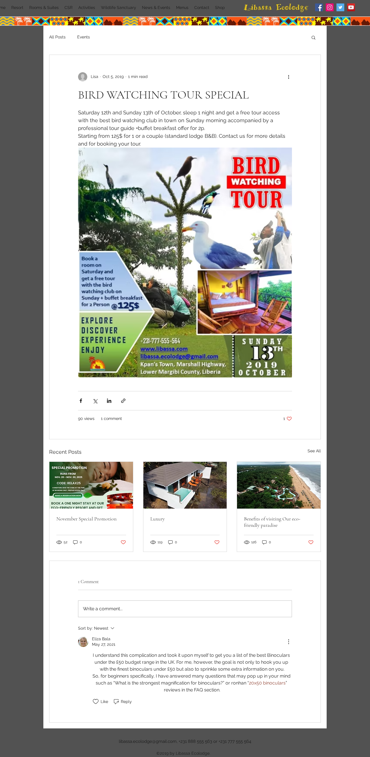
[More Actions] (288, 641)
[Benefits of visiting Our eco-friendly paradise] (279, 485)
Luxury (157, 519)
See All (314, 451)
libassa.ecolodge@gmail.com (148, 741)
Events (83, 37)
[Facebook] (319, 7)
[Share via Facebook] (81, 400)
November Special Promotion (86, 519)
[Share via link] (123, 400)
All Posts (57, 37)
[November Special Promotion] (91, 485)
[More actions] (288, 76)
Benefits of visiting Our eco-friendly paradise (272, 522)
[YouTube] (351, 7)
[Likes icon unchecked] (95, 701)
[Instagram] (330, 7)
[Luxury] (185, 485)
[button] (313, 37)
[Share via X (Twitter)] (95, 400)
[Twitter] (340, 7)
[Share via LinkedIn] (109, 400)
